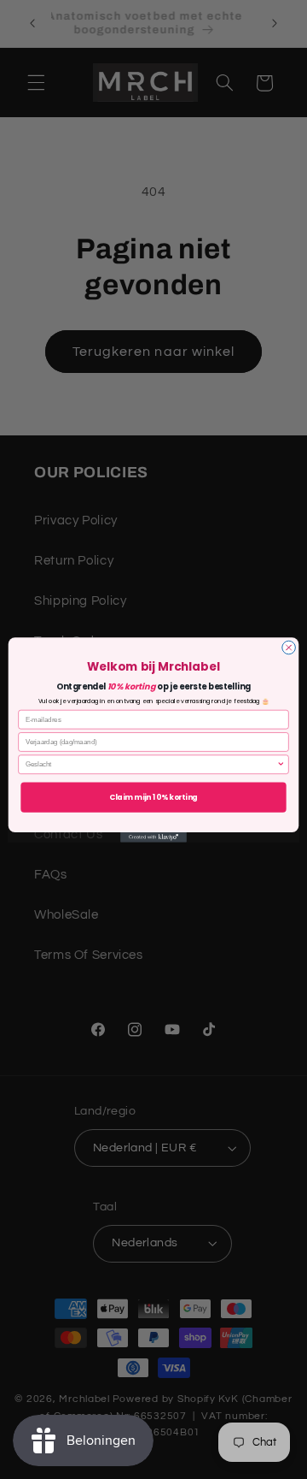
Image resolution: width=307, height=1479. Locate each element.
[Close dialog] (289, 647)
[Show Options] (280, 763)
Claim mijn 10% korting (153, 796)
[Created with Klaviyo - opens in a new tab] (153, 837)
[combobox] (151, 763)
